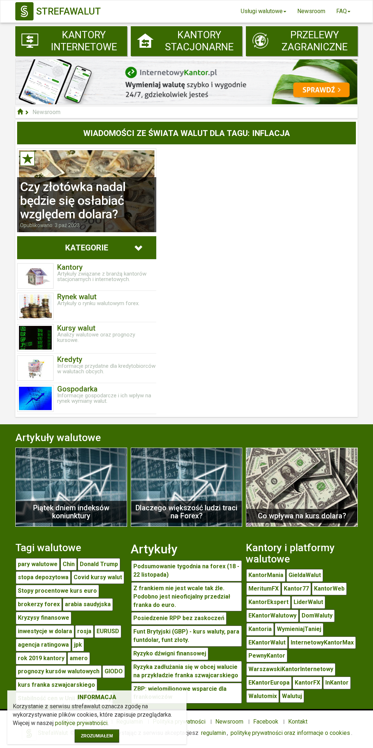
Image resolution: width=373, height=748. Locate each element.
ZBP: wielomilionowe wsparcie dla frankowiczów (180, 693)
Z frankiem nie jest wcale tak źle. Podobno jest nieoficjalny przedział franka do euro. (181, 596)
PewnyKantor (266, 655)
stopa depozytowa (43, 577)
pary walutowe (38, 564)
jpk (78, 644)
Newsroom (311, 11)
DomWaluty (317, 615)
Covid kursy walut (98, 577)
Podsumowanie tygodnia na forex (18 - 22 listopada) (186, 570)
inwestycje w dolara (45, 631)
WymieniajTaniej (299, 629)
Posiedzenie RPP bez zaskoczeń (178, 618)
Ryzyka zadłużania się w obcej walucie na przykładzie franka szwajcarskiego (185, 671)
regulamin (213, 732)
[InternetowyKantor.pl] (186, 81)
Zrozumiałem (97, 736)
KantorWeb (329, 588)
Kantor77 (296, 588)
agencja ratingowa (43, 644)
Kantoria (260, 629)
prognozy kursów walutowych (58, 671)
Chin (69, 564)
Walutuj (292, 696)
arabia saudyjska (88, 604)
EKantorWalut (267, 642)
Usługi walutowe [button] (262, 11)
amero (79, 658)
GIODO (114, 671)
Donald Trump (99, 564)
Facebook (265, 721)
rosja (84, 631)
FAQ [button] (341, 11)
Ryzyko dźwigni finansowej (169, 653)
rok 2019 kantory (41, 658)
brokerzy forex (39, 604)
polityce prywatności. (82, 723)
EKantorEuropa (269, 682)
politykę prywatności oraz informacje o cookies (290, 732)
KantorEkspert (268, 602)
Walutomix (262, 696)
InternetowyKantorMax (322, 642)
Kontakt (297, 721)
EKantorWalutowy (272, 615)
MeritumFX (263, 588)
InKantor (337, 682)
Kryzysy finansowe (43, 617)
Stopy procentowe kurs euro (57, 590)
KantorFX (307, 682)
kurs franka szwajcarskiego (56, 684)
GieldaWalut (304, 575)
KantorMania (265, 575)
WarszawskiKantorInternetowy (290, 669)
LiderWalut (308, 602)
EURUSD (108, 631)
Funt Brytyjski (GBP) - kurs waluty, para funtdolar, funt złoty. (186, 635)
